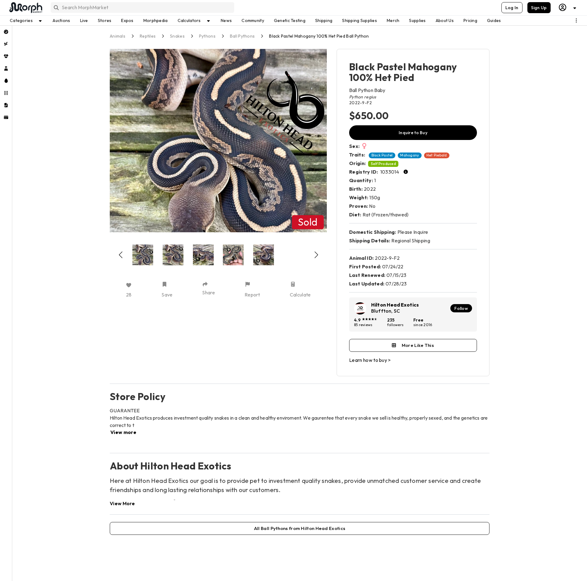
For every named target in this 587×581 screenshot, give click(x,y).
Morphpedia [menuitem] (155, 20)
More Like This (418, 345)
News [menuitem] (226, 20)
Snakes (177, 36)
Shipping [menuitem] (323, 20)
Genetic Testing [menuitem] (289, 20)
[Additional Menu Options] (576, 20)
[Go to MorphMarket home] (25, 7)
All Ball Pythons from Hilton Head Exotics (299, 528)
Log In (512, 7)
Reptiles (148, 36)
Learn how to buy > (370, 360)
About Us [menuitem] (445, 20)
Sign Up (539, 7)
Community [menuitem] (253, 20)
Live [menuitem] (84, 20)
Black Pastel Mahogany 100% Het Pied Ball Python (319, 36)
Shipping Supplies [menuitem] (359, 20)
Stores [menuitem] (105, 20)
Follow (461, 308)
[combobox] (142, 7)
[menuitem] (6, 32)
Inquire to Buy (413, 132)
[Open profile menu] (568, 7)
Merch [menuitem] (393, 20)
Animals (117, 36)
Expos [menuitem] (127, 20)
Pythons (207, 36)
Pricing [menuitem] (470, 20)
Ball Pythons (242, 36)
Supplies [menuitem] (417, 20)
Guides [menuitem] (494, 20)
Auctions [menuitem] (61, 20)
